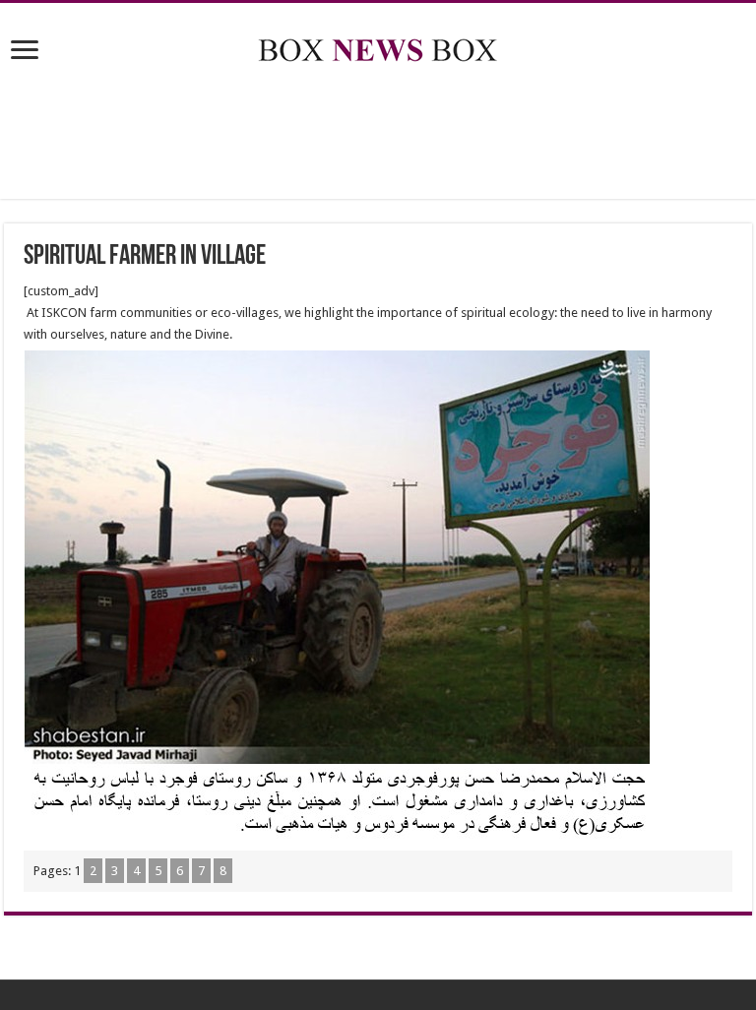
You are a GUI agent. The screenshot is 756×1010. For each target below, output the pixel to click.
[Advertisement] (378, 135)
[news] (378, 46)
